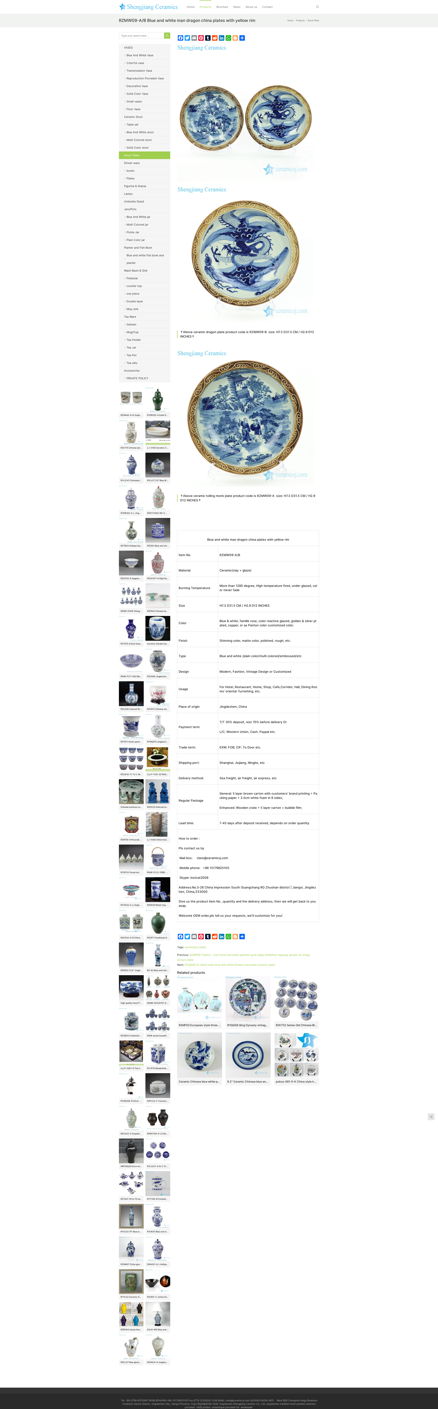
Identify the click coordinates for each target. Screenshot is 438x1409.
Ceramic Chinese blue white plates (199, 1081)
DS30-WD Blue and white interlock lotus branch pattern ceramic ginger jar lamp (158, 1329)
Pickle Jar (133, 232)
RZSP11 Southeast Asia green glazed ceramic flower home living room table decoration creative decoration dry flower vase (158, 937)
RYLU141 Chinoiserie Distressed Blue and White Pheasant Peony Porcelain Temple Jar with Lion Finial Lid (131, 480)
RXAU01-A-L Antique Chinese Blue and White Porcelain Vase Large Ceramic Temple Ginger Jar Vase (158, 1264)
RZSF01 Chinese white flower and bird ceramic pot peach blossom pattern (158, 709)
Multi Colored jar (137, 224)
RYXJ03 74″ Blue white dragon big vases (131, 1231)
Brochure (222, 7)
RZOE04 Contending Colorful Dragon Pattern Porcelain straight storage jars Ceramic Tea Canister (131, 1035)
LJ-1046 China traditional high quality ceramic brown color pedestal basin (158, 839)
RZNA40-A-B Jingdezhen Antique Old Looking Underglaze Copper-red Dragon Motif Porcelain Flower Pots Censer (131, 415)
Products (205, 7)
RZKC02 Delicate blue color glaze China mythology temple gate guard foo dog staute (158, 807)
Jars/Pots (130, 209)
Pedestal (132, 278)
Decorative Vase (137, 86)
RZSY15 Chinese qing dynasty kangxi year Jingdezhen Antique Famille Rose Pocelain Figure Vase (131, 447)
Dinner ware (132, 163)
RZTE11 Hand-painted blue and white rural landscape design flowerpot (131, 741)
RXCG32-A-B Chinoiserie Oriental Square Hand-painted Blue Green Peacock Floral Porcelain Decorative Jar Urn (131, 937)
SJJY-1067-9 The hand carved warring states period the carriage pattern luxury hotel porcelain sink (131, 1068)
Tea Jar (131, 347)
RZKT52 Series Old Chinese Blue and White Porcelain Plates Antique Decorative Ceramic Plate (296, 1025)
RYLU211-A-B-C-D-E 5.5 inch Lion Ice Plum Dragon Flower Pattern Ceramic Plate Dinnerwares (158, 1166)
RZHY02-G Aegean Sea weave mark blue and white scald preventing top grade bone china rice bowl (131, 578)
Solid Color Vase (137, 93)
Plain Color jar (136, 240)
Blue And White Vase (140, 55)
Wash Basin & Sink (135, 270)
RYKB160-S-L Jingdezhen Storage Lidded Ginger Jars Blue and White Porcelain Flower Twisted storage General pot (131, 513)
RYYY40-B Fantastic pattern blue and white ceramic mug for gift (158, 1199)
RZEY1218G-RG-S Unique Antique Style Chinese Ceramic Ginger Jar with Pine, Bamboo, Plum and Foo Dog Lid (158, 513)
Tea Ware (130, 316)
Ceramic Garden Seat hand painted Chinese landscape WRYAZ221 (158, 643)
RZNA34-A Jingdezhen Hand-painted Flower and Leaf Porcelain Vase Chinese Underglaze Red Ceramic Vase (158, 1362)
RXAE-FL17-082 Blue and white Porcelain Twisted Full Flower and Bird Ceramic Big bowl (131, 676)
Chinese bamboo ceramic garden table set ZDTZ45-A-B (131, 807)
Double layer (135, 301)
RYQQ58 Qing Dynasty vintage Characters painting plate (248, 1025)
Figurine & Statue (135, 186)
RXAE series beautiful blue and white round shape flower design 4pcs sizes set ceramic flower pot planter (158, 1035)
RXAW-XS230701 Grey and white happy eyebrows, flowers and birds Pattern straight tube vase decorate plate (158, 1003)
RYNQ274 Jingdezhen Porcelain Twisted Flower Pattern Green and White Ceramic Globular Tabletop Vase (158, 741)
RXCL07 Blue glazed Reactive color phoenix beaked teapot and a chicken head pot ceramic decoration (131, 1362)
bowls (130, 170)
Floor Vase (133, 109)
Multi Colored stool (139, 140)
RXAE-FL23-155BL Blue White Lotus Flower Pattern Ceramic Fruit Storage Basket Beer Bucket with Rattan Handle (158, 872)
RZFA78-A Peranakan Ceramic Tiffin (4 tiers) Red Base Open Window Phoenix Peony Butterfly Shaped (131, 839)
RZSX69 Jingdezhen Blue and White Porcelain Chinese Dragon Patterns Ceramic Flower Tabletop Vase (158, 676)
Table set (132, 124)
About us (251, 7)
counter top (134, 286)
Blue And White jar (138, 217)
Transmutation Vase (139, 70)
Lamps (128, 193)
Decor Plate (131, 155)
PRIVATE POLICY (141, 378)
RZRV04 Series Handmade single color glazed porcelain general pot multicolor (131, 1329)
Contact (267, 7)
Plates (130, 178)
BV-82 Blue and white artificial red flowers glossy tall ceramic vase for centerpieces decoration (158, 970)
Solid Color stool (138, 147)
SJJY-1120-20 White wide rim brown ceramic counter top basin (158, 774)
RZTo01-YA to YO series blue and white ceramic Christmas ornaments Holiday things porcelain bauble (131, 1199)
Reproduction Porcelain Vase (145, 78)
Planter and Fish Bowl (138, 247)
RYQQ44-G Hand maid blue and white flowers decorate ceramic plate (230, 964)
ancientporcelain (195, 947)
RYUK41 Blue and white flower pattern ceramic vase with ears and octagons (158, 1231)
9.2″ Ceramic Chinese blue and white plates (248, 1081)
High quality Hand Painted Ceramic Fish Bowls (131, 1003)
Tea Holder (134, 339)
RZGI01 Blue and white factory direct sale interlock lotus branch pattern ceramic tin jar (158, 545)
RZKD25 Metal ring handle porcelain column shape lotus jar (158, 905)
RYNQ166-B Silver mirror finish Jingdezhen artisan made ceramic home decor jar (131, 1101)
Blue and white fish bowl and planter (145, 259)
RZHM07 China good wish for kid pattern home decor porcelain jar (131, 1264)
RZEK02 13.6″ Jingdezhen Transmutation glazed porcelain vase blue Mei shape (131, 970)
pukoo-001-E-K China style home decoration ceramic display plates (296, 1081)
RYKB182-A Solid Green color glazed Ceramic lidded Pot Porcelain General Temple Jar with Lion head (158, 415)
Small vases (134, 101)
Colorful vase (135, 63)
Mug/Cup (133, 332)
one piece (133, 293)
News (236, 7)
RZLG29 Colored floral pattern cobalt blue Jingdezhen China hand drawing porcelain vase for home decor (131, 709)
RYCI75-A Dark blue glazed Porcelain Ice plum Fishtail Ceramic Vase (131, 643)
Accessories (132, 370)
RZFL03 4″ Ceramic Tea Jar (158, 1101)
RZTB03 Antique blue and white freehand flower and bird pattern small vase (131, 545)
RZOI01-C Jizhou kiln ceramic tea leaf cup (158, 1297)
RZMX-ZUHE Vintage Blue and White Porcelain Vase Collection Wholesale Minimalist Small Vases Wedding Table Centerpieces (131, 611)
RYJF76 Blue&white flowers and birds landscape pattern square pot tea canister (158, 1068)
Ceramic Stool (133, 116)
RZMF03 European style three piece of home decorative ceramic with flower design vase (199, 1025)
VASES (128, 47)
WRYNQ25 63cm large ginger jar (131, 1166)
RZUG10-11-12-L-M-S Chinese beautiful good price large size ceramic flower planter (131, 774)
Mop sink (132, 309)
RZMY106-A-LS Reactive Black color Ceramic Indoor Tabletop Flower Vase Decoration (158, 1133)
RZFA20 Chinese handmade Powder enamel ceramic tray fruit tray (158, 611)
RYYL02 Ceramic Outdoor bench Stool (131, 1297)
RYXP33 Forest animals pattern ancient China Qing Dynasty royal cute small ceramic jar (131, 872)
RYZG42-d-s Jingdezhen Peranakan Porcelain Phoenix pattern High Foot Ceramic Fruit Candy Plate (131, 905)
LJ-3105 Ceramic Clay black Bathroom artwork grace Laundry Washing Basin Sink (158, 447)
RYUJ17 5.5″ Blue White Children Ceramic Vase (158, 480)
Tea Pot (132, 355)
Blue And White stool (140, 132)
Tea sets (132, 363)
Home (191, 7)
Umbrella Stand (134, 201)
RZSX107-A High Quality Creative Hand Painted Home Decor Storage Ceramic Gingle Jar (158, 578)
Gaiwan (131, 324)
